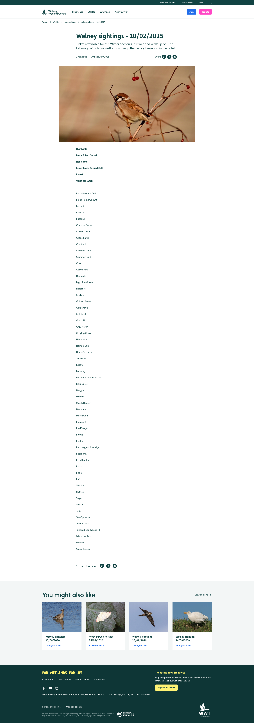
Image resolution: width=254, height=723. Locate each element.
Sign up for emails (166, 687)
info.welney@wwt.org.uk (121, 694)
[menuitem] (191, 12)
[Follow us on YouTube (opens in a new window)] (50, 688)
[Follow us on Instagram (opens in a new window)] (56, 688)
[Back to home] (205, 710)
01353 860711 (143, 694)
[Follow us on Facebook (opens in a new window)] (44, 688)
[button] (164, 57)
